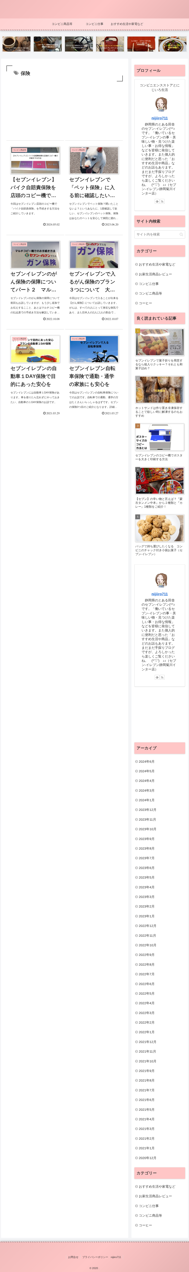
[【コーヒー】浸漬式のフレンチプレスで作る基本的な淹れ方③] (79, 44)
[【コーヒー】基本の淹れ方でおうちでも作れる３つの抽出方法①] (16, 44)
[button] (181, 234)
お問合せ (73, 1257)
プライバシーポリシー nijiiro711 (101, 1257)
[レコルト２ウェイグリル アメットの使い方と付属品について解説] (141, 44)
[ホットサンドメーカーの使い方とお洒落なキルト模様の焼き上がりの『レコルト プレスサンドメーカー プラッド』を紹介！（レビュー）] (110, 44)
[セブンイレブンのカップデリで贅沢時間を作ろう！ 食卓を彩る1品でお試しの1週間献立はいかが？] (172, 44)
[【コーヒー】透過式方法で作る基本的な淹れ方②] (47, 44)
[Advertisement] (64, 110)
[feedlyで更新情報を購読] (157, 201)
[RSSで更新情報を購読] (162, 201)
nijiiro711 (160, 118)
